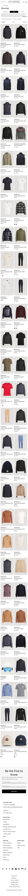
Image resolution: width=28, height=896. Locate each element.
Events (4, 857)
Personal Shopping (8, 847)
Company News (7, 834)
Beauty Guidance (7, 843)
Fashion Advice (7, 845)
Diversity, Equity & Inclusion (9, 826)
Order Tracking (21, 845)
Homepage (5, 5)
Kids (22, 12)
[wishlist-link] (4, 2)
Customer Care (7, 829)
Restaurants (6, 859)
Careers (5, 822)
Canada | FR (14, 875)
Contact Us (6, 810)
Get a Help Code (7, 813)
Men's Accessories (6, 19)
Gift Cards (5, 850)
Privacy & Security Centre (9, 831)
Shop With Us (6, 824)
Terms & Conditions (15, 880)
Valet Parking (6, 855)
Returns (19, 843)
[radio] (13, 22)
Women (5, 12)
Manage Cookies (14, 884)
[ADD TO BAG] (10, 40)
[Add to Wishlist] (13, 40)
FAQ (18, 847)
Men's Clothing (17, 19)
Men (14, 12)
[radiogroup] (14, 22)
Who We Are (6, 819)
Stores (4, 836)
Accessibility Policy (15, 882)
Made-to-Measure (7, 852)
